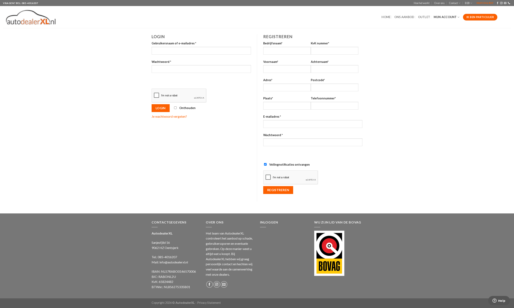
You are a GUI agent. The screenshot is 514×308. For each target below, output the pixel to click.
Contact (453, 3)
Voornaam (270, 61)
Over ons (439, 3)
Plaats (268, 98)
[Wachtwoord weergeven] (155, 80)
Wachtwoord (161, 61)
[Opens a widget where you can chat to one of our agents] (499, 301)
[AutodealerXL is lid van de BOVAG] (329, 253)
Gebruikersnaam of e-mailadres (174, 43)
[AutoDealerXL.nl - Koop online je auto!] (31, 17)
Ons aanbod (404, 17)
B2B (467, 3)
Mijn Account (445, 17)
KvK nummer (320, 43)
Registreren (278, 190)
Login (161, 108)
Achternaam (319, 61)
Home (386, 17)
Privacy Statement (209, 302)
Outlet (424, 17)
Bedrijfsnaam (272, 43)
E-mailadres (272, 116)
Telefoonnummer (323, 98)
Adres (267, 80)
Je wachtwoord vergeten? (169, 116)
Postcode (318, 80)
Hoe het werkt (421, 3)
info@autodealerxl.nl (173, 262)
